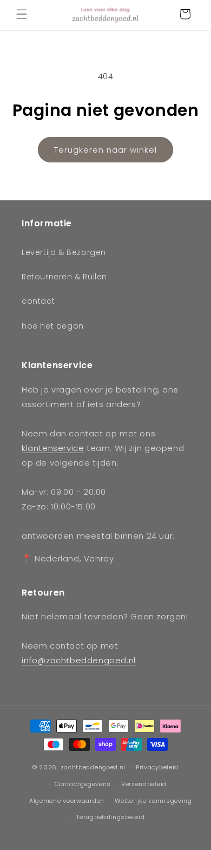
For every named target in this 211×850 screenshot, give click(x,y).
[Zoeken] (161, 14)
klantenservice (53, 448)
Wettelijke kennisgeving (153, 800)
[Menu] (22, 14)
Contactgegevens (83, 784)
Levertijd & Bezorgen (64, 252)
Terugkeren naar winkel (105, 149)
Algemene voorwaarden (66, 800)
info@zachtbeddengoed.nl (79, 660)
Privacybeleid (157, 767)
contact (38, 301)
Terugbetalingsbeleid (110, 817)
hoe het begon (53, 326)
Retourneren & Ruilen (64, 276)
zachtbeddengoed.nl (93, 767)
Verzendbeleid (144, 784)
